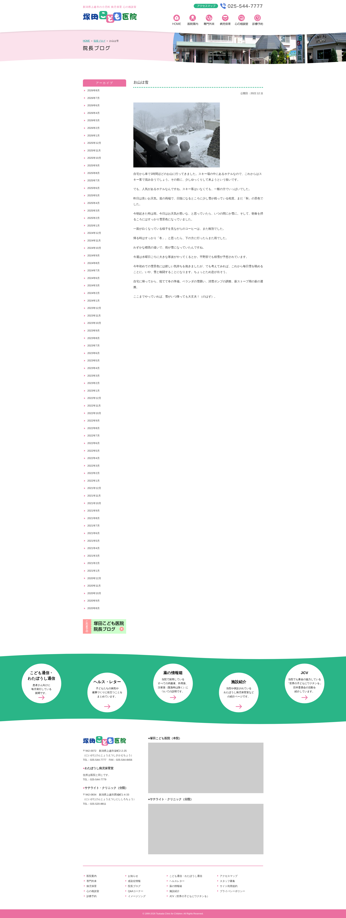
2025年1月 (93, 225)
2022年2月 (93, 473)
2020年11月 (94, 585)
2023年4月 (93, 368)
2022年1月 (93, 480)
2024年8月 (93, 263)
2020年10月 (94, 593)
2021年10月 (94, 503)
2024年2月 (93, 293)
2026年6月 (93, 105)
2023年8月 (93, 338)
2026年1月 (93, 135)
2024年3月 (93, 285)
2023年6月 (93, 353)
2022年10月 (94, 413)
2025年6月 (93, 188)
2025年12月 (94, 142)
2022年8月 (93, 428)
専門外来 (209, 21)
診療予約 (257, 21)
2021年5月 (93, 540)
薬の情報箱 (175, 886)
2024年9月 (93, 255)
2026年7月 (93, 98)
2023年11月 (94, 315)
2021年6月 (93, 533)
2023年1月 (93, 390)
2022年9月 (93, 420)
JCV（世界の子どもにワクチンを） (189, 896)
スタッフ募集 (227, 881)
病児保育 (225, 21)
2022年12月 (94, 398)
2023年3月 (93, 375)
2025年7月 (93, 180)
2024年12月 (94, 232)
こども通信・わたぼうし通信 (185, 876)
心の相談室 (241, 21)
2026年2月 (93, 127)
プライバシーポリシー (232, 891)
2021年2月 (93, 563)
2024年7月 (93, 270)
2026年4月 (93, 113)
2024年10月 (94, 247)
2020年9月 (93, 600)
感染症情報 (134, 881)
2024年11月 (94, 240)
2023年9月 (93, 330)
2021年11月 (94, 495)
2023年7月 (93, 345)
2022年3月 (93, 465)
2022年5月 (93, 450)
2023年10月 (94, 323)
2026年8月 (93, 90)
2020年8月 (93, 608)
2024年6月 (93, 278)
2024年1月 (93, 300)
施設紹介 (174, 891)
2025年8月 (93, 173)
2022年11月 (94, 405)
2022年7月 (93, 435)
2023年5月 (93, 360)
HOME (176, 21)
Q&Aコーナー (135, 891)
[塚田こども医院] (110, 22)
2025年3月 (93, 210)
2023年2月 (93, 383)
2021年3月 (93, 555)
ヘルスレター (177, 881)
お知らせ (133, 876)
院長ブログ (99, 41)
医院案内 (193, 21)
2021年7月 (93, 525)
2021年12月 (94, 488)
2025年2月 (93, 218)
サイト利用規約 (229, 886)
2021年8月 (93, 518)
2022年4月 (93, 458)
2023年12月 (94, 308)
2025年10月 (94, 157)
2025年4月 (93, 203)
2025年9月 (93, 165)
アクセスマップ (229, 876)
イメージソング (137, 896)
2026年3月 (93, 120)
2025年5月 (93, 195)
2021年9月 (93, 510)
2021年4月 (93, 548)
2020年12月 (94, 578)
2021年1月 (93, 570)
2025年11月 (94, 150)
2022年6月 (93, 443)
